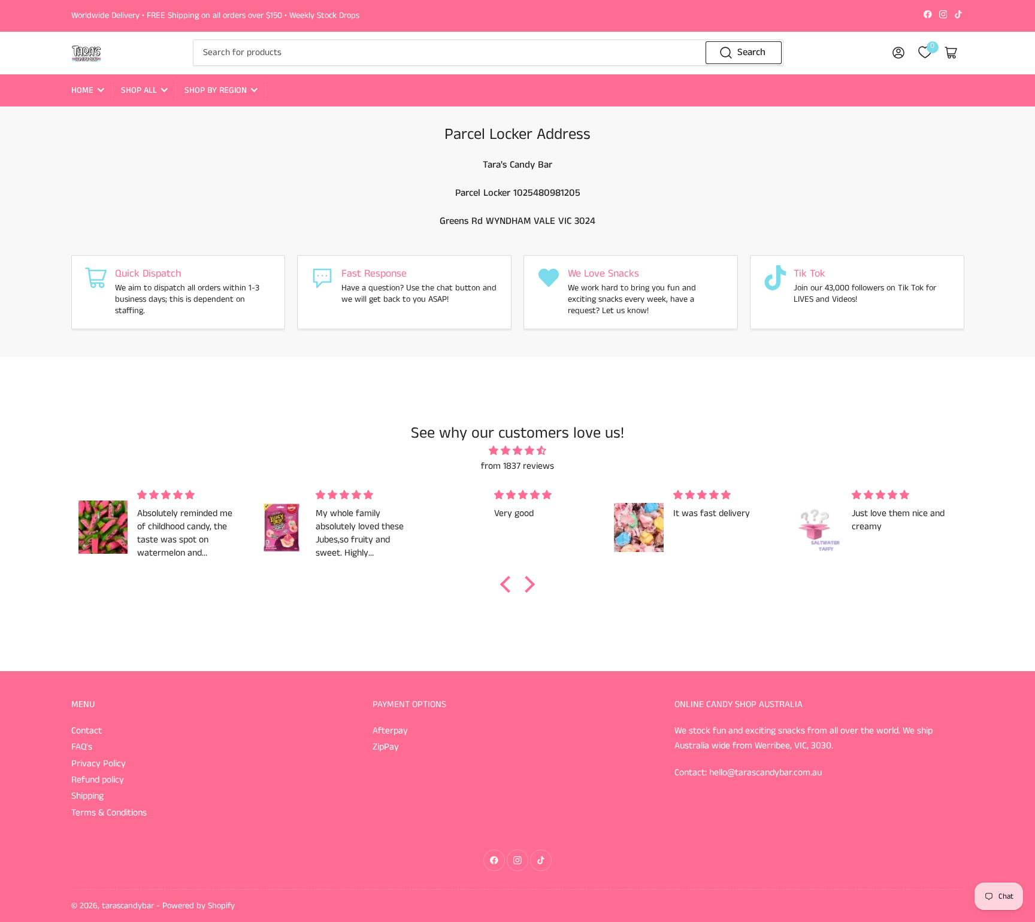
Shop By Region (215, 90)
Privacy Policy (98, 764)
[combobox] (488, 53)
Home (82, 90)
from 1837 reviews (517, 466)
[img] (517, 451)
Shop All (139, 90)
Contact (86, 731)
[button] (508, 584)
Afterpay (390, 731)
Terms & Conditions (109, 813)
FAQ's (81, 747)
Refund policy (97, 780)
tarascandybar (128, 906)
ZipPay (386, 747)
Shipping (87, 796)
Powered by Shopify (198, 906)
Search (751, 52)
